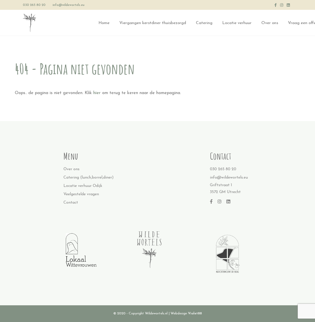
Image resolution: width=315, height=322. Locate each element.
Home (104, 23)
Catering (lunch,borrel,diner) (88, 178)
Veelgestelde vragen (81, 194)
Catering (204, 23)
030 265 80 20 (34, 5)
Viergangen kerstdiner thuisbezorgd (152, 23)
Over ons (269, 23)
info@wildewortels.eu (68, 5)
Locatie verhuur (237, 23)
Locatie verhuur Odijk (82, 186)
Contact (70, 203)
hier (97, 93)
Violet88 (195, 313)
